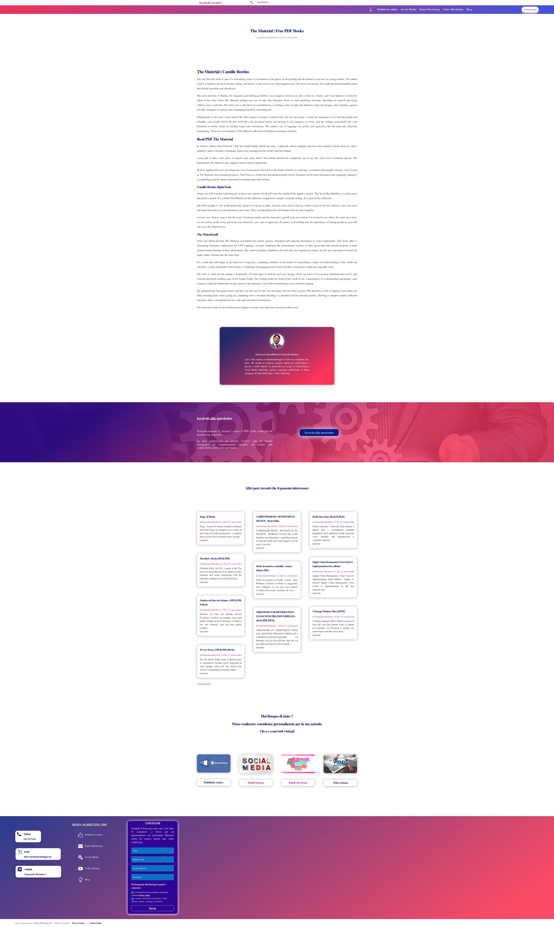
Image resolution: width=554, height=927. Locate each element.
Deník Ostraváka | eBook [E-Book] (328, 516)
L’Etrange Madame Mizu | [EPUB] (328, 611)
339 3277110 (30, 839)
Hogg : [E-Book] (207, 516)
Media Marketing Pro (89, 824)
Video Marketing (453, 9)
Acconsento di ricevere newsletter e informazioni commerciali (149, 894)
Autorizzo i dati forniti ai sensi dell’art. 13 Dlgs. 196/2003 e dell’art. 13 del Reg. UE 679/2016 (149, 899)
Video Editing (92, 868)
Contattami (530, 9)
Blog (469, 9)
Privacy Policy (145, 895)
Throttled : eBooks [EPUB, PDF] (215, 558)
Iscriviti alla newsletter (319, 432)
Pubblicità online (387, 9)
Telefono (27, 834)
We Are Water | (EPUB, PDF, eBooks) (217, 649)
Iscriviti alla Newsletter (210, 2)
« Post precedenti (204, 684)
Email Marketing (430, 9)
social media (292, 37)
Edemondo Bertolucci (268, 37)
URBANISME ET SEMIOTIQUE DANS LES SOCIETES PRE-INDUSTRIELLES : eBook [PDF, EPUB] (276, 616)
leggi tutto (204, 540)
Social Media (408, 9)
